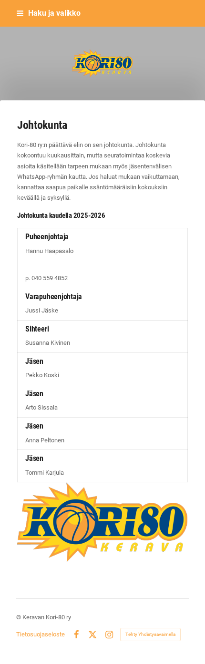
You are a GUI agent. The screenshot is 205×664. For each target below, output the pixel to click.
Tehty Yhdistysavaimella (150, 634)
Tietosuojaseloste (40, 634)
